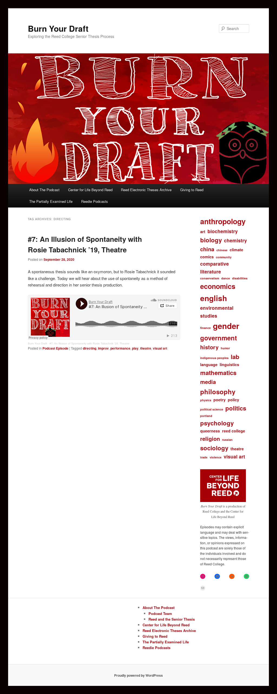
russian (227, 440)
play (135, 348)
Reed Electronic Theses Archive (146, 189)
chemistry (235, 240)
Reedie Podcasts (94, 201)
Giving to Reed (191, 189)
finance (205, 328)
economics (217, 286)
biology (211, 240)
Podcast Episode (55, 348)
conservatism (209, 278)
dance (225, 278)
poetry (219, 399)
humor (225, 348)
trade (203, 457)
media (208, 382)
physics (205, 400)
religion (210, 438)
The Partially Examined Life (50, 201)
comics (207, 256)
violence (216, 457)
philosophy (217, 391)
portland (206, 416)
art (202, 231)
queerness (210, 431)
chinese (221, 250)
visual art (160, 348)
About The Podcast (44, 189)
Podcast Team (160, 613)
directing (89, 348)
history (209, 347)
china (207, 249)
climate (236, 249)
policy (233, 399)
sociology (214, 448)
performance (120, 348)
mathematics (218, 372)
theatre (145, 348)
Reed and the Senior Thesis (172, 619)
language (208, 364)
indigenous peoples (214, 358)
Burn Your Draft (58, 28)
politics (235, 408)
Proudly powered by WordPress (138, 675)
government (218, 337)
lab (235, 356)
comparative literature (214, 267)
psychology (217, 423)
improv (103, 348)
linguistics (229, 364)
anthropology (223, 221)
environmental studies (216, 311)
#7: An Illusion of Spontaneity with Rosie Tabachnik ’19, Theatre (89, 343)
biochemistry (222, 231)
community (224, 257)
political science (211, 409)
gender (226, 325)
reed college (233, 431)
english (213, 298)
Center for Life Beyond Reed (90, 189)
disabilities (240, 278)
